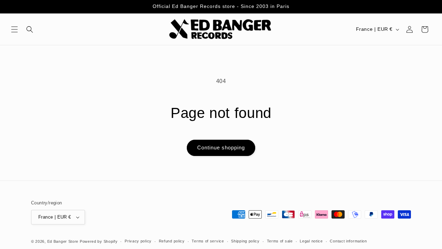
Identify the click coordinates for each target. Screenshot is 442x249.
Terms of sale (280, 241)
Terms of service (208, 241)
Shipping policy (245, 241)
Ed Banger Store (63, 241)
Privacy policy (138, 241)
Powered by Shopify (99, 241)
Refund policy (172, 241)
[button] (14, 29)
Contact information (348, 241)
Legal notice (311, 241)
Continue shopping (221, 147)
